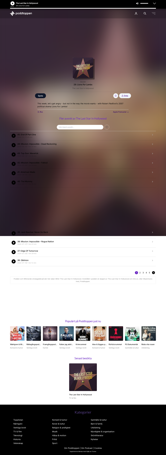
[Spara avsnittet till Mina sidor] (115, 95)
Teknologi (17, 435)
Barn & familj (96, 424)
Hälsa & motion (59, 435)
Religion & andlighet (61, 427)
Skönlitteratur (97, 435)
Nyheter (94, 439)
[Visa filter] (106, 127)
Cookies (98, 448)
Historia (17, 439)
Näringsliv (17, 424)
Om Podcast (86, 448)
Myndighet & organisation (102, 431)
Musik (54, 431)
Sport (54, 443)
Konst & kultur (58, 424)
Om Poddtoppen (71, 448)
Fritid (54, 439)
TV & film (17, 431)
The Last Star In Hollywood (83, 88)
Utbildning (95, 427)
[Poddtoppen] (21, 13)
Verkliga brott (19, 427)
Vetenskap (18, 443)
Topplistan (18, 420)
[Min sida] (136, 13)
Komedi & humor (59, 420)
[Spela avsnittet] (14, 136)
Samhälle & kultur (99, 420)
